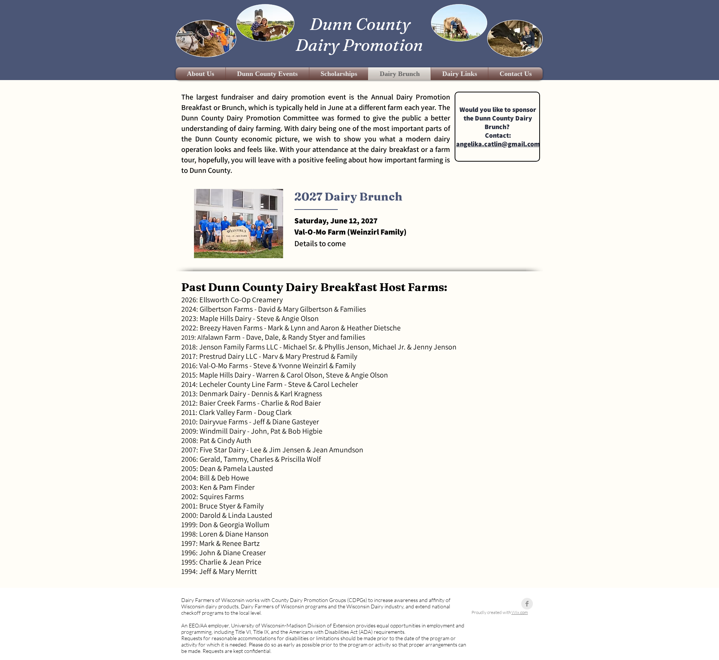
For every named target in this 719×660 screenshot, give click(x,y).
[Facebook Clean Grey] (527, 603)
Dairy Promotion (359, 44)
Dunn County (360, 23)
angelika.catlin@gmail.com (498, 144)
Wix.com (520, 612)
